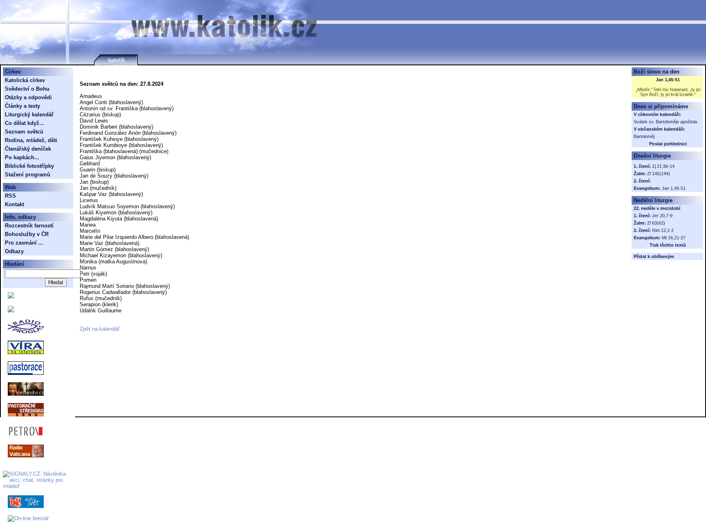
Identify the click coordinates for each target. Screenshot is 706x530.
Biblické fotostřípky (29, 166)
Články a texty (22, 106)
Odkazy (14, 251)
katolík (116, 60)
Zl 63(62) (656, 222)
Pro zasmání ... (24, 243)
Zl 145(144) (658, 173)
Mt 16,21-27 (674, 237)
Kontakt (14, 204)
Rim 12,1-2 (663, 230)
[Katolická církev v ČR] (11, 297)
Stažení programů (27, 174)
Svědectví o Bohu (27, 89)
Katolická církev (25, 80)
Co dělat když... (24, 123)
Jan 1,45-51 (668, 79)
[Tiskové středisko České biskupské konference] (11, 310)
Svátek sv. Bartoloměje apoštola (665, 121)
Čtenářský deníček (28, 149)
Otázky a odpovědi (28, 97)
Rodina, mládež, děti (31, 140)
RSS (10, 196)
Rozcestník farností (29, 226)
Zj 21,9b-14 (663, 166)
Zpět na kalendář (99, 329)
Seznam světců (24, 132)
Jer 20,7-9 (662, 215)
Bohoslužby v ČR (27, 234)
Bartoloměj (644, 136)
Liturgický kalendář (29, 114)
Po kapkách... (22, 157)
